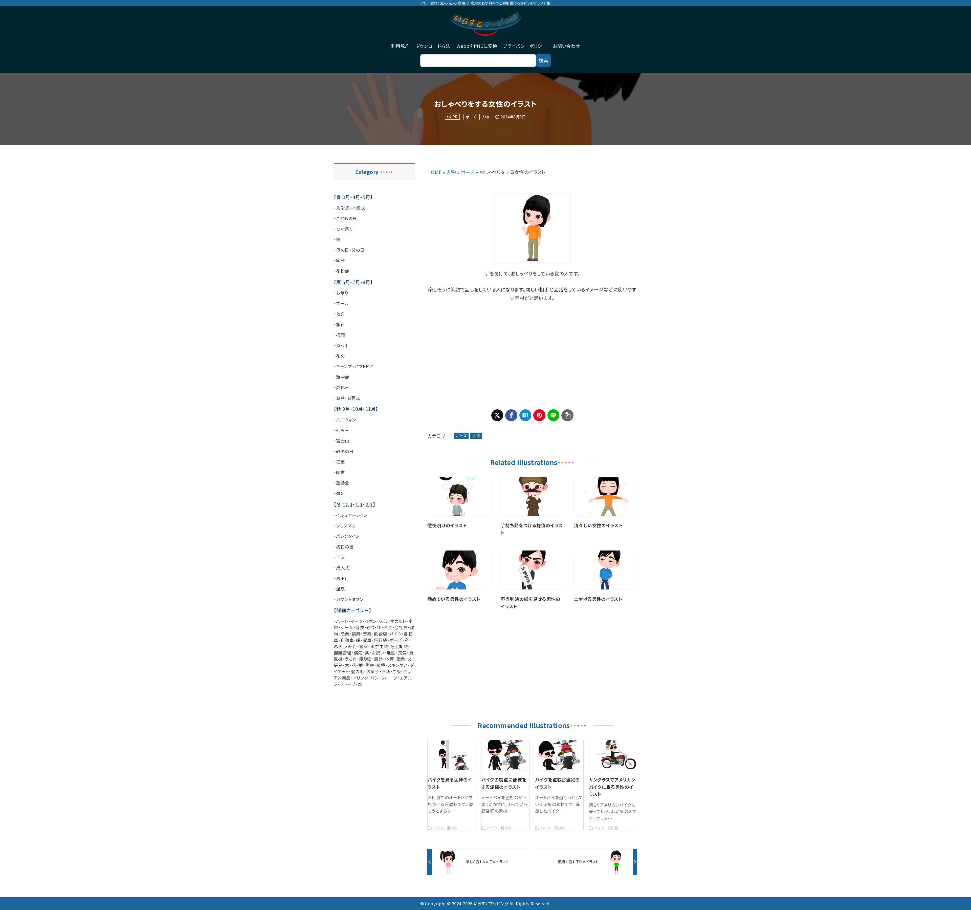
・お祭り (341, 293)
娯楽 (356, 634)
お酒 (386, 671)
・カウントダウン (348, 599)
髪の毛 (357, 671)
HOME (434, 171)
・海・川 (340, 345)
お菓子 (372, 671)
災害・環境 (375, 665)
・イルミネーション (350, 515)
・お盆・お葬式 (347, 398)
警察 (363, 646)
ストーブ (348, 684)
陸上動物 (399, 646)
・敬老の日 (344, 451)
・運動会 (341, 483)
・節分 (339, 260)
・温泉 (339, 589)
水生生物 (379, 646)
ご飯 (396, 671)
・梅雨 (339, 335)
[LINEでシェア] (553, 415)
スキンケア (398, 665)
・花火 (339, 356)
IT (379, 627)
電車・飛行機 (375, 640)
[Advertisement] (532, 356)
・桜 (337, 239)
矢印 (383, 621)
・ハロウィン (345, 420)
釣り (370, 627)
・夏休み (341, 387)
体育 (389, 659)
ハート (342, 621)
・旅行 (339, 324)
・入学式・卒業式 (349, 208)
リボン (371, 621)
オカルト (398, 621)
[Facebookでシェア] (511, 415)
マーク (356, 621)
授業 (400, 659)
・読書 (339, 472)
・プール (341, 303)
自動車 (347, 640)
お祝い (378, 653)
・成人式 (341, 568)
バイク (396, 634)
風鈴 (378, 659)
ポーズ (471, 116)
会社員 (401, 627)
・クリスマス (344, 526)
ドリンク (360, 678)
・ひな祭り (343, 229)
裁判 (352, 646)
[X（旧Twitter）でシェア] (497, 415)
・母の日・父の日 (349, 250)
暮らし (340, 646)
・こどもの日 (345, 218)
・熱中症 (341, 377)
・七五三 (341, 430)
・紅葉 (339, 462)
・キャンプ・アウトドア (353, 366)
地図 (391, 653)
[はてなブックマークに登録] (525, 415)
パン (374, 678)
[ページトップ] (959, 898)
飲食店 (380, 634)
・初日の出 (344, 547)
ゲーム (347, 627)
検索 (543, 60)
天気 (402, 653)
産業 (345, 634)
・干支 (339, 557)
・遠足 (339, 493)
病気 (358, 653)
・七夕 (339, 314)
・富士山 (341, 441)
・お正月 (341, 578)
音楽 (367, 634)
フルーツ (389, 678)
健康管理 (342, 653)
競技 (359, 627)
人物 (485, 116)
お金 (388, 627)
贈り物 (365, 659)
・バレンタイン (347, 536)
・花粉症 (341, 271)
